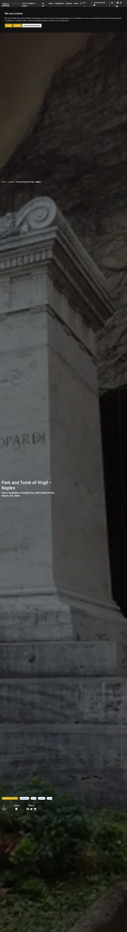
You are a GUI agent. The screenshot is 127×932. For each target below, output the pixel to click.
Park (49, 798)
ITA (84, 3)
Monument (24, 798)
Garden (41, 798)
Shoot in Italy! (100, 3)
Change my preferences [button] (32, 25)
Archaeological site (10, 798)
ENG (84, 7)
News (51, 3)
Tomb (33, 798)
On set (43, 5)
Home (3, 182)
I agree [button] (8, 25)
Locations (16, 3)
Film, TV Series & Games (28, 5)
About (76, 3)
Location (11, 182)
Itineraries (59, 3)
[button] (81, 4)
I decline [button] (17, 25)
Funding (68, 3)
